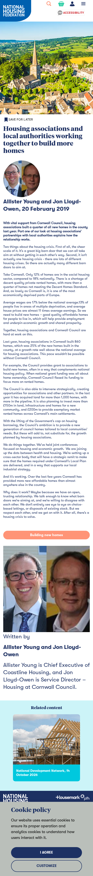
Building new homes (46, 535)
